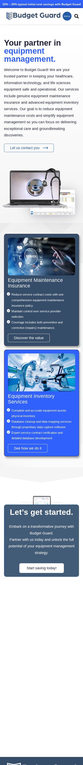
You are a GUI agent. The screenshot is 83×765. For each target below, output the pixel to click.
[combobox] (75, 16)
